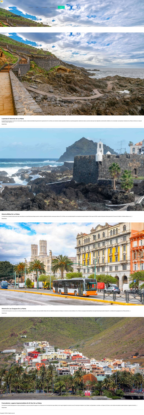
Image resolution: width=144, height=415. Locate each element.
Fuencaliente (53, 7)
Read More (4, 124)
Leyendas (31, 7)
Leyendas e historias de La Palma (13, 118)
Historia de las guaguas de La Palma (14, 308)
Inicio (61, 7)
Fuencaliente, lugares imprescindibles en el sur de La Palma (22, 403)
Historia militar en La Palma (11, 214)
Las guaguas (44, 7)
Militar (37, 7)
